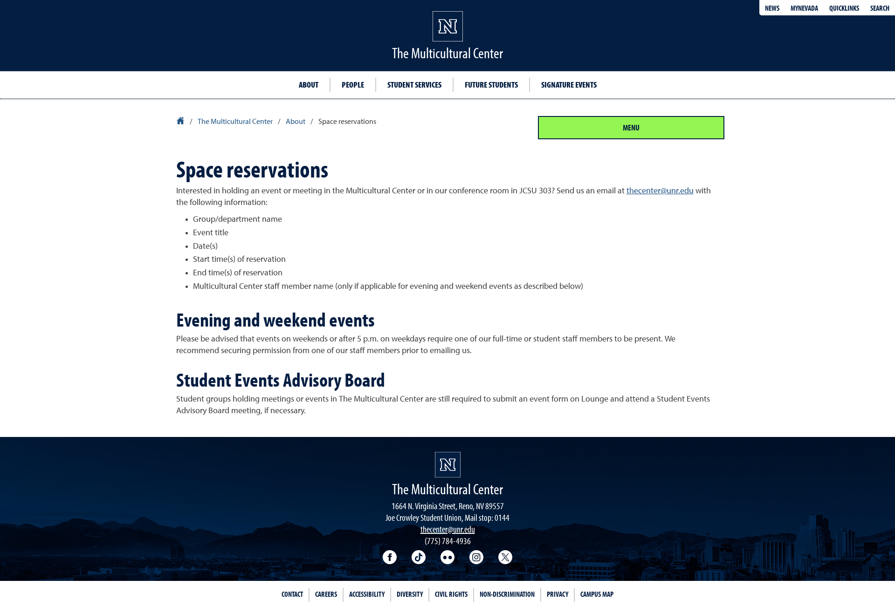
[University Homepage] (181, 122)
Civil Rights (451, 594)
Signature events (569, 84)
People (353, 84)
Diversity (410, 594)
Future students (491, 84)
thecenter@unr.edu (660, 191)
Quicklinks (844, 8)
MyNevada (804, 8)
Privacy (557, 594)
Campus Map (596, 594)
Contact (292, 594)
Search (879, 8)
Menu (631, 127)
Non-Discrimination (507, 594)
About (308, 84)
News (772, 8)
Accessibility (367, 594)
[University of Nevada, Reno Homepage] (448, 464)
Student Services (414, 84)
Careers (326, 594)
